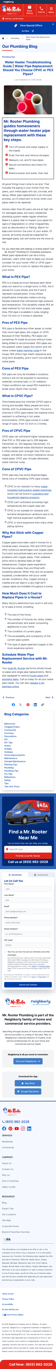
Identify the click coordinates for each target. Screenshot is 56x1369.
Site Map (6, 1220)
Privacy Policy (45, 966)
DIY (6, 739)
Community (10, 730)
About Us (6, 1163)
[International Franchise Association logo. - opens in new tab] (7, 1239)
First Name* (9, 884)
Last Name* (9, 895)
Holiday (8, 748)
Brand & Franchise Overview (16, 1232)
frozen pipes (36, 675)
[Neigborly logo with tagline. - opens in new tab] (41, 1002)
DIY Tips (8, 742)
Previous (10, 697)
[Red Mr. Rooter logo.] (15, 1002)
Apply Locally (8, 1186)
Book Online (29, 12)
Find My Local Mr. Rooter (28, 855)
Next (48, 697)
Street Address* (11, 929)
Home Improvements (14, 755)
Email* (7, 906)
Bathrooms (9, 723)
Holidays (8, 752)
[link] (42, 704)
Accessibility (7, 1304)
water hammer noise (28, 350)
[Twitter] (20, 704)
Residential (17, 875)
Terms (34, 966)
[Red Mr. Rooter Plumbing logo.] (28, 1111)
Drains (7, 745)
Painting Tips (10, 764)
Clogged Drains (12, 727)
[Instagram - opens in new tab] (23, 1129)
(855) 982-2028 (35, 862)
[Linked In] (35, 704)
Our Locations (9, 1214)
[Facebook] (13, 704)
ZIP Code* (8, 940)
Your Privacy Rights (15, 1315)
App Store (30, 1083)
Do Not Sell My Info (10, 1309)
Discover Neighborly (26, 1061)
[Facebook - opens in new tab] (4, 1129)
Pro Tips (8, 774)
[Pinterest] (28, 704)
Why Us (6, 1175)
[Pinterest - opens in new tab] (10, 1129)
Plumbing (9, 767)
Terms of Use (8, 1294)
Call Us (41, 12)
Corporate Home (10, 1226)
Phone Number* (11, 917)
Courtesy (9, 733)
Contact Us (7, 1169)
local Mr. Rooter (16, 668)
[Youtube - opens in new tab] (17, 1129)
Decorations (10, 736)
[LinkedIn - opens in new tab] (29, 1129)
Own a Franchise (10, 1181)
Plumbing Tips (8, 57)
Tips (6, 783)
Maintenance (10, 758)
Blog (4, 1202)
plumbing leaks (10, 679)
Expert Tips (8, 1208)
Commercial (42, 875)
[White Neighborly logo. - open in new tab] (8, 2)
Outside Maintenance (15, 761)
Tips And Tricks (12, 786)
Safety (7, 780)
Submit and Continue (28, 985)
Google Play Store (30, 1091)
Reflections (9, 777)
